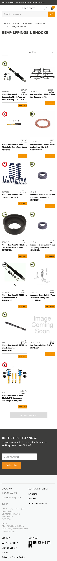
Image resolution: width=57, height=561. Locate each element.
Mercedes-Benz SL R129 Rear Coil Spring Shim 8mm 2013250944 (42, 197)
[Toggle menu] (3, 8)
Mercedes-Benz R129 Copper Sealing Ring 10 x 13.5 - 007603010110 (42, 147)
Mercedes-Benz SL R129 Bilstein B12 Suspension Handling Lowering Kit (12, 398)
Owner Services (19, 2)
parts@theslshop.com (11, 497)
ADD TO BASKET (23, 105)
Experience (11, 2)
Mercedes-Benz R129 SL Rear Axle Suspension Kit (42, 96)
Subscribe (11, 465)
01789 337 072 (10, 493)
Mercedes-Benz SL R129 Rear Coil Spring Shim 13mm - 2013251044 (42, 247)
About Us (4, 2)
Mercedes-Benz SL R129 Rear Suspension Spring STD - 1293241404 (42, 297)
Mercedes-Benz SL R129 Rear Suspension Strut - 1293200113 (14, 297)
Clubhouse (28, 2)
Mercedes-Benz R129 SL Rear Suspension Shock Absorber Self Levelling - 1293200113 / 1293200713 (14, 97)
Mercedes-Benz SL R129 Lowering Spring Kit (12, 196)
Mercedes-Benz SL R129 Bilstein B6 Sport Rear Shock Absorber (14, 147)
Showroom (35, 2)
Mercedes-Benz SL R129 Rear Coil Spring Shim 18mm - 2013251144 (14, 247)
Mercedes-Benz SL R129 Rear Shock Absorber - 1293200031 (14, 348)
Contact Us (41, 2)
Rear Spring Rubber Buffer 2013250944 (41, 347)
